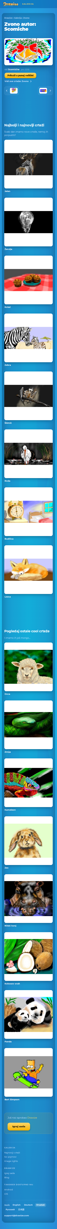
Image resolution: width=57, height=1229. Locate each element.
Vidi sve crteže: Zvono (17, 81)
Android (8, 1189)
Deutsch (28, 1205)
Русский (10, 1209)
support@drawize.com (16, 1215)
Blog (6, 1177)
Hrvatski (40, 1205)
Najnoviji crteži (12, 1152)
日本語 (21, 1209)
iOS (6, 1194)
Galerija (18, 18)
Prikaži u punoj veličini (20, 75)
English (17, 1205)
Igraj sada (18, 1126)
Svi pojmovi (10, 1156)
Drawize (8, 18)
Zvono (26, 18)
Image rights (11, 1161)
